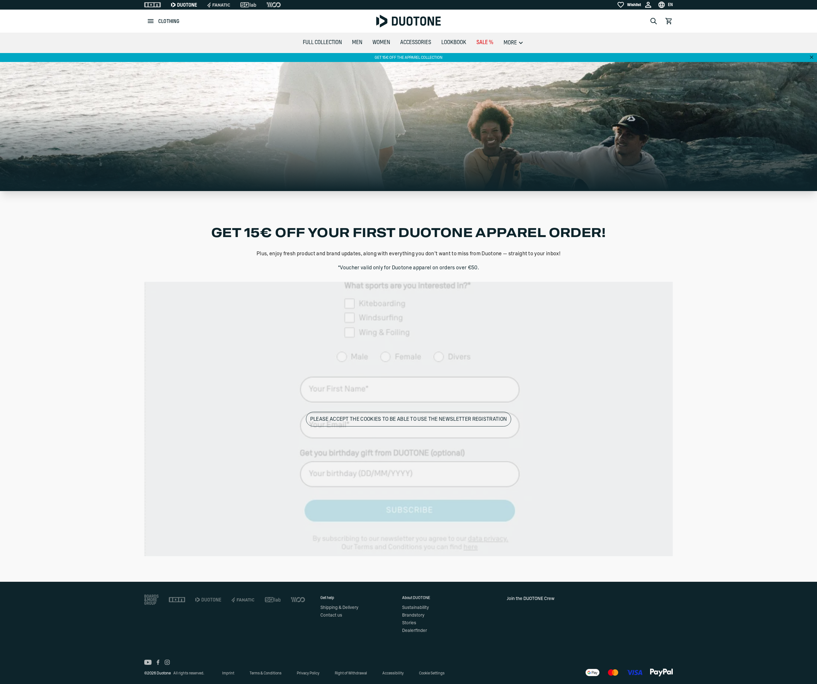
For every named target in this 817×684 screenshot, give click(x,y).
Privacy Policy (308, 673)
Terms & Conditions (265, 673)
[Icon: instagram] (167, 662)
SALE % (484, 42)
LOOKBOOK (453, 42)
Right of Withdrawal (351, 673)
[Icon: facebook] (158, 662)
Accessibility (393, 673)
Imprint (228, 673)
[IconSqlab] (248, 5)
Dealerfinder (414, 630)
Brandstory (413, 615)
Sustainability (415, 607)
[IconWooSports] (273, 5)
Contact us (331, 615)
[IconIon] (152, 5)
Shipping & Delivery (339, 607)
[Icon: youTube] (148, 662)
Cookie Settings (432, 673)
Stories (409, 623)
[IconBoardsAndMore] (151, 600)
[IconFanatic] (218, 5)
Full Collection (322, 42)
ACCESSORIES (415, 42)
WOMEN (381, 42)
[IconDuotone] (184, 5)
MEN (357, 42)
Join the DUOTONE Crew (530, 598)
